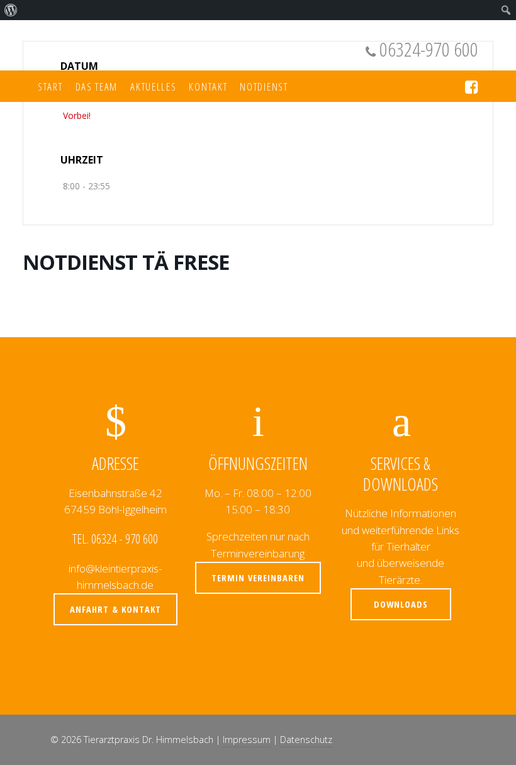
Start (50, 86)
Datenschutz (306, 739)
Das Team (97, 86)
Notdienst (264, 86)
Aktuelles (153, 86)
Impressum (247, 739)
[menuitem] (11, 10)
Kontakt (208, 86)
